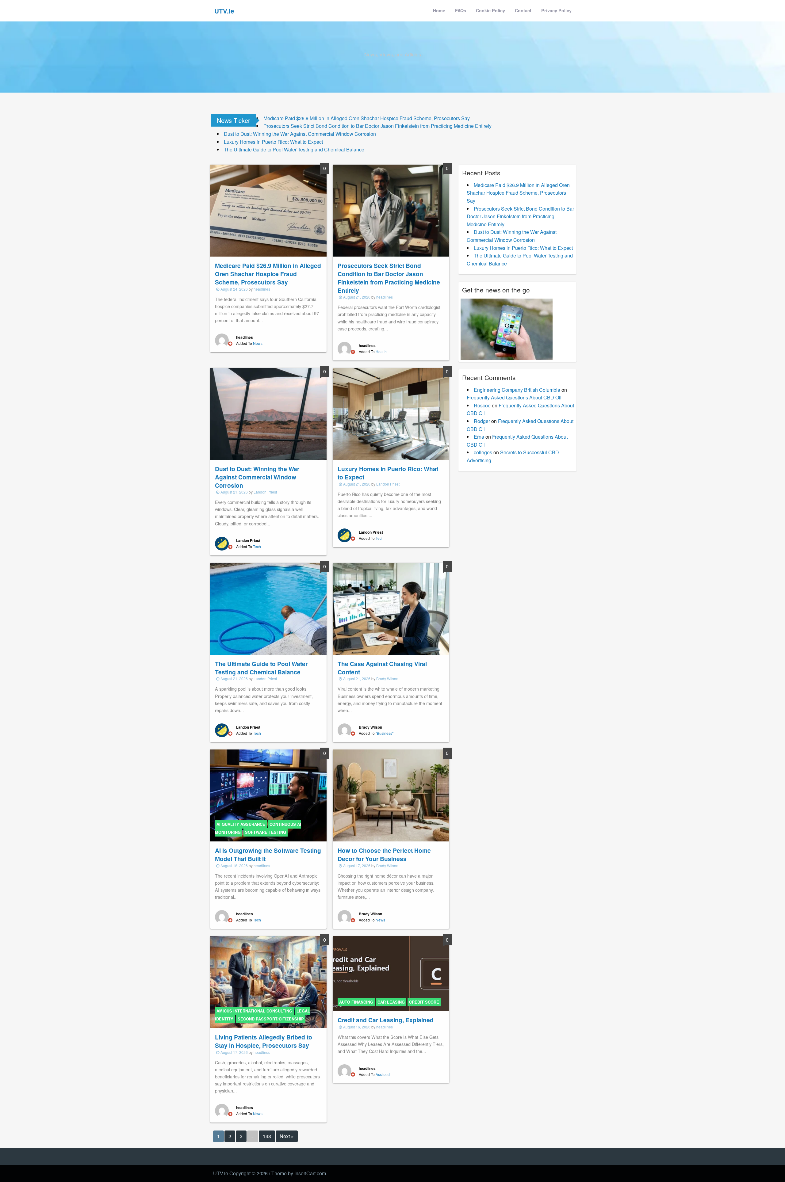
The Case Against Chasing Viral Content (382, 667)
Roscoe (482, 405)
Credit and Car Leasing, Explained (386, 1020)
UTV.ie (224, 10)
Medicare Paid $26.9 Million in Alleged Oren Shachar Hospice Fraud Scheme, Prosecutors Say (366, 118)
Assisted (383, 1074)
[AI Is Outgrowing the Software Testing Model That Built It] (268, 794)
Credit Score (424, 1002)
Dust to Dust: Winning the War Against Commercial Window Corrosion (300, 133)
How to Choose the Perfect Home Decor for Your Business (384, 854)
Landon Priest (265, 491)
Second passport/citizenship (271, 1019)
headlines (262, 289)
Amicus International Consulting (254, 1011)
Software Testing (265, 832)
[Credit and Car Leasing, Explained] (391, 972)
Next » (287, 1136)
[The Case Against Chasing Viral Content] (391, 608)
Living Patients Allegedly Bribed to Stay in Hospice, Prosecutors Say (263, 1041)
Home (439, 10)
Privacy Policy (556, 10)
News (257, 343)
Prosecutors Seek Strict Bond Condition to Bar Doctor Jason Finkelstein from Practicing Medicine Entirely (377, 125)
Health (381, 351)
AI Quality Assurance (240, 824)
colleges (483, 452)
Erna (479, 436)
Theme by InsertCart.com (298, 1173)
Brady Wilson (387, 678)
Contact (523, 10)
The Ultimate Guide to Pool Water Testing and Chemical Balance (294, 149)
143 (267, 1136)
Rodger (482, 421)
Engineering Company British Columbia (517, 389)
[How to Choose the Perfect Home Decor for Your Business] (391, 794)
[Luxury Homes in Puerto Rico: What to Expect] (391, 413)
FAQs (460, 10)
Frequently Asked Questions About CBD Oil (514, 397)
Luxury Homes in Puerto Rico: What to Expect (273, 141)
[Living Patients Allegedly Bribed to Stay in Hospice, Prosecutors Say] (268, 981)
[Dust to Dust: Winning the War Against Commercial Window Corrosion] (268, 413)
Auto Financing (356, 1002)
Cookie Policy (490, 10)
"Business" (384, 733)
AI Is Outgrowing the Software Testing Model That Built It (268, 854)
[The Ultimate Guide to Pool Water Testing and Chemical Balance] (268, 608)
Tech (257, 546)
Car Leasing (391, 1002)
